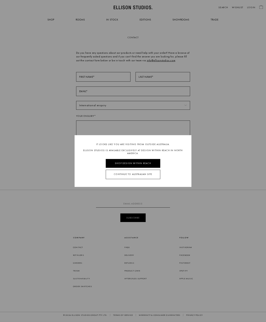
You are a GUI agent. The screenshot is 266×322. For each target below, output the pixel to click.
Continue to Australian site (133, 174)
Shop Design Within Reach (133, 163)
